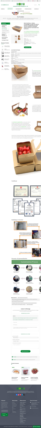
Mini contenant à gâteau (22, 407)
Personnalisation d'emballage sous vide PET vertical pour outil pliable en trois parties (7, 66)
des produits (10, 8)
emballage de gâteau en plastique (23, 421)
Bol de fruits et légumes (15, 18)
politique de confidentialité (14, 412)
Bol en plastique (9, 18)
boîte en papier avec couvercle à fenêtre (17, 301)
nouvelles (36, 8)
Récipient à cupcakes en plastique (23, 413)
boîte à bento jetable (30, 304)
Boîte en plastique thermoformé (5, 38)
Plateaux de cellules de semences (23, 419)
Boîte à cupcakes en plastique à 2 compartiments (34, 378)
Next (39, 363)
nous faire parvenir (25, 351)
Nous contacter (14, 406)
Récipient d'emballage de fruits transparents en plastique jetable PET (25, 359)
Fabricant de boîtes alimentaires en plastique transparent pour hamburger (27, 356)
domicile (3, 8)
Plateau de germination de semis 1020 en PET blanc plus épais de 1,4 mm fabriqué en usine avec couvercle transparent (7, 62)
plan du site (13, 408)
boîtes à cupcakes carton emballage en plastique (18, 304)
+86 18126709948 (33, 406)
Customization (19, 8)
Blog (12, 407)
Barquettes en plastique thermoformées (4, 35)
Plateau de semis (22, 422)
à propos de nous (28, 8)
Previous (37, 363)
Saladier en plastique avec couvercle (23, 411)
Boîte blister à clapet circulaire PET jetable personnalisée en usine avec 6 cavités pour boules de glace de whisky (7, 69)
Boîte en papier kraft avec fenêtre (22, 297)
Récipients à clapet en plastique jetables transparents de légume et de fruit (24, 378)
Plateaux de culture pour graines (22, 405)
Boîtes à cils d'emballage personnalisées (22, 416)
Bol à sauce (3, 32)
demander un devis (27, 47)
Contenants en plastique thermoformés (4, 26)
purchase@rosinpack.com (34, 408)
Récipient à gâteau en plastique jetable (23, 403)
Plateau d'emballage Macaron (22, 409)
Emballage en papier (5, 40)
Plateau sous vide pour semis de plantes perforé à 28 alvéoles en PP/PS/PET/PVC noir (7, 59)
